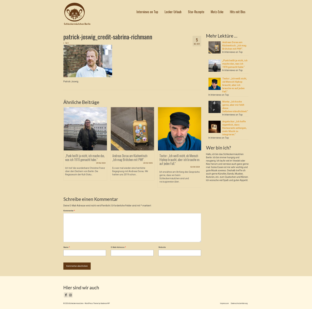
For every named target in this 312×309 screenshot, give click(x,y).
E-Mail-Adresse (118, 247)
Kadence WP (105, 303)
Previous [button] (66, 149)
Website (162, 247)
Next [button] (198, 149)
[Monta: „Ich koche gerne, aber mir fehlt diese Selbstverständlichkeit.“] (179, 128)
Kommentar (69, 211)
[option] (85, 145)
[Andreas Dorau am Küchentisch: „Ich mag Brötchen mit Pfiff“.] (85, 128)
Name (66, 247)
